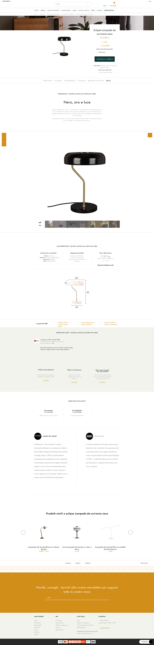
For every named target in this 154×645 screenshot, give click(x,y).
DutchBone (42, 14)
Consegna (81, 80)
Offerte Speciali (109, 10)
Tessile (93, 10)
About (108, 80)
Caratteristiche (69, 80)
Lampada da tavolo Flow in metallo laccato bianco (110, 548)
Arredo (43, 10)
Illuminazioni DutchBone (68, 14)
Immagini (58, 80)
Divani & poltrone (53, 10)
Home (35, 14)
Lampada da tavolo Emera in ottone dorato (43, 548)
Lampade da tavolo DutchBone (77, 259)
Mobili (74, 10)
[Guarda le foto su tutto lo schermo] (150, 135)
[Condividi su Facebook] (4, 139)
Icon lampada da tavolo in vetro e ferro (77, 548)
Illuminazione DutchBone (53, 14)
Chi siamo (46, 380)
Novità (36, 10)
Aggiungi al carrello (104, 59)
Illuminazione (65, 10)
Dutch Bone (52, 256)
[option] (77, 182)
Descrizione (47, 80)
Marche (99, 10)
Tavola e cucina (84, 10)
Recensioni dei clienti (96, 80)
